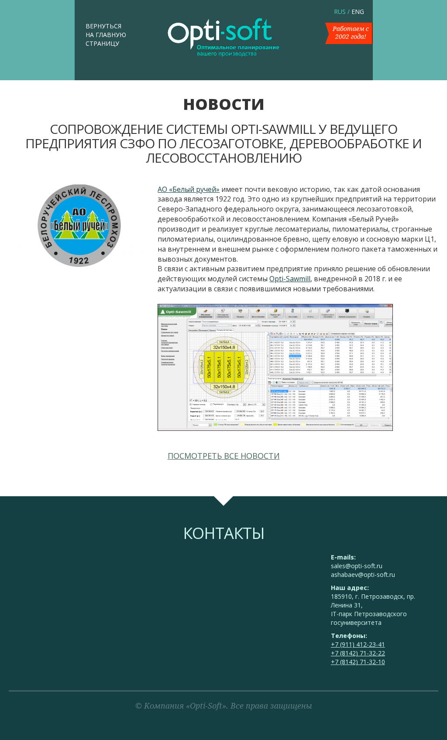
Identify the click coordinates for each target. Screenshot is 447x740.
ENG (357, 11)
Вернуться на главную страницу (106, 35)
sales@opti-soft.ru (356, 566)
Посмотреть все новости (224, 455)
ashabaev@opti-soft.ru (363, 574)
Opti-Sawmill (289, 278)
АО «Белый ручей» (189, 189)
